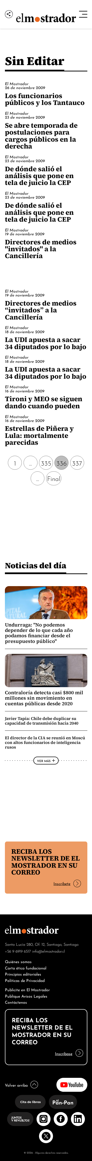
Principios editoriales (23, 974)
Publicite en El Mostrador (27, 989)
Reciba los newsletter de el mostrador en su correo (45, 862)
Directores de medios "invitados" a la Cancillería (41, 249)
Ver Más (44, 760)
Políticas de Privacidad (25, 980)
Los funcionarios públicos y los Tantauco (45, 99)
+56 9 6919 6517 (18, 951)
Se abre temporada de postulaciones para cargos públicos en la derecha (41, 136)
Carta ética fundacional (25, 967)
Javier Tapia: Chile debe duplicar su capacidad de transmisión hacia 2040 (41, 721)
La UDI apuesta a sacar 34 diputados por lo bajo (45, 343)
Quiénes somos (18, 961)
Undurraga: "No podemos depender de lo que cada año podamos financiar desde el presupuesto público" (39, 633)
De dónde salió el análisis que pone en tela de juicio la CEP (39, 175)
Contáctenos (16, 1002)
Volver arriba (16, 1085)
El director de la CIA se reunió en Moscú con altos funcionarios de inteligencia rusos (45, 742)
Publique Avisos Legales (26, 996)
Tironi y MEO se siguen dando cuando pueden (43, 402)
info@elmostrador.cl (48, 951)
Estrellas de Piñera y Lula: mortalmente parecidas (39, 435)
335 (46, 462)
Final (53, 478)
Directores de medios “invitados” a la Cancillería (41, 310)
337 (77, 462)
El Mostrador (16, 83)
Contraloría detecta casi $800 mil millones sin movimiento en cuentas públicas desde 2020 (44, 698)
